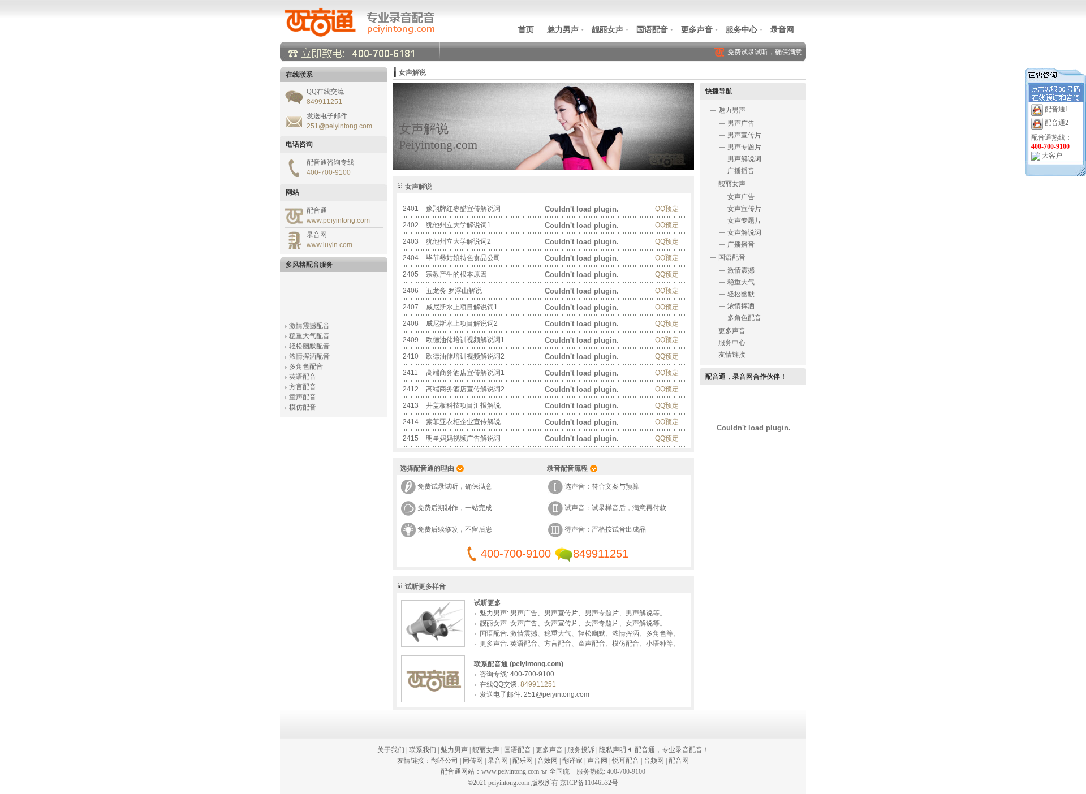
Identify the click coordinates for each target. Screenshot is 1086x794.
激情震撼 (523, 633)
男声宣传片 (561, 613)
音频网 (654, 761)
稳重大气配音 (309, 332)
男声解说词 (744, 159)
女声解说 (639, 623)
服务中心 (741, 29)
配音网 (679, 761)
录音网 (782, 29)
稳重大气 (557, 633)
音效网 (547, 761)
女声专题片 (602, 623)
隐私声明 (612, 750)
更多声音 (697, 29)
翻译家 (572, 761)
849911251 (324, 102)
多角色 (656, 633)
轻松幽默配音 (309, 342)
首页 (526, 29)
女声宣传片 (561, 623)
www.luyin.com (329, 245)
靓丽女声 (607, 29)
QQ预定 (667, 209)
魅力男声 (563, 29)
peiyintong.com (508, 783)
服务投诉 (580, 750)
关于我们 (390, 750)
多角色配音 (306, 362)
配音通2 (1056, 123)
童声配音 (302, 393)
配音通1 (1056, 109)
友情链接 (731, 355)
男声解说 (639, 613)
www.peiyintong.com (338, 221)
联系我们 (422, 750)
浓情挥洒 (625, 633)
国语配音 (652, 29)
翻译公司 (444, 761)
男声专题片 (602, 613)
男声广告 (523, 613)
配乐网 (522, 761)
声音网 (597, 761)
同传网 (473, 761)
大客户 (1052, 155)
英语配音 (302, 373)
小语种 (656, 644)
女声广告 (523, 623)
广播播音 (741, 171)
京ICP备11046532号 (589, 783)
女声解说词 (744, 232)
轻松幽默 (591, 633)
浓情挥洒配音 (309, 352)
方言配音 (302, 383)
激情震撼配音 (309, 322)
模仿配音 (302, 403)
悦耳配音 (625, 761)
